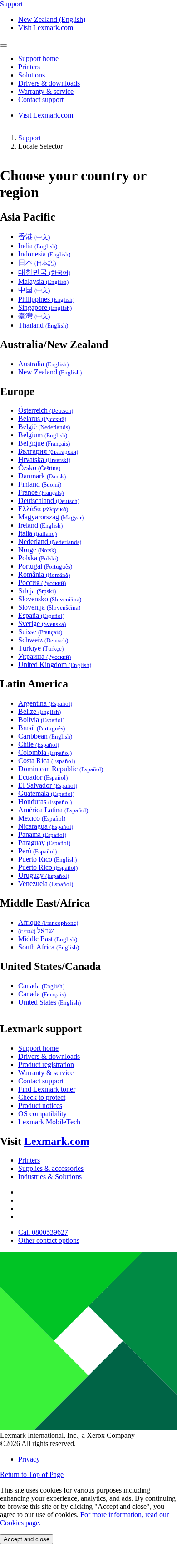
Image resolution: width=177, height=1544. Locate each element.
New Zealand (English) (51, 19)
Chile (38, 744)
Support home (38, 1048)
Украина (44, 656)
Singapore (45, 307)
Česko (39, 468)
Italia (37, 533)
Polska (38, 558)
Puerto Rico (47, 859)
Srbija (37, 591)
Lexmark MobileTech (49, 1122)
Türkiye (41, 648)
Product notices (40, 1105)
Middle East (47, 939)
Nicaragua (45, 826)
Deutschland (48, 500)
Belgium (42, 435)
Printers (29, 1160)
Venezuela (45, 883)
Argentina (45, 703)
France (41, 492)
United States (49, 1002)
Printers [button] (29, 67)
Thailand (43, 325)
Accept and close (26, 1539)
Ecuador (43, 777)
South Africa (48, 947)
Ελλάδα (43, 509)
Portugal (45, 566)
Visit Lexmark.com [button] (45, 27)
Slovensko (49, 599)
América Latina (53, 810)
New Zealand (50, 372)
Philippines (46, 299)
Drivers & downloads (49, 1056)
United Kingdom (54, 664)
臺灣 (34, 316)
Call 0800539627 (43, 1232)
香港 (34, 237)
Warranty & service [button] (46, 91)
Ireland (40, 525)
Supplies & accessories (51, 1168)
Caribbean (45, 736)
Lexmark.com (56, 1141)
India (37, 246)
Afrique (48, 922)
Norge (37, 550)
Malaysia (43, 281)
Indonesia (44, 254)
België (44, 427)
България (48, 451)
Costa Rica (46, 760)
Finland (39, 484)
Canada (41, 986)
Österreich (45, 410)
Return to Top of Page (32, 1474)
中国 (34, 290)
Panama (42, 834)
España (41, 615)
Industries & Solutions (50, 1176)
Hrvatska (44, 459)
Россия (42, 582)
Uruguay (43, 875)
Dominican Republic (60, 769)
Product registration (46, 1064)
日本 (37, 263)
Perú (37, 851)
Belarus (42, 418)
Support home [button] (38, 58)
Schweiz (43, 640)
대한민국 (44, 272)
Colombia (45, 752)
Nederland (49, 541)
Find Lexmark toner (46, 1089)
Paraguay (44, 842)
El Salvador (47, 785)
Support (29, 138)
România (44, 574)
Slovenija (49, 607)
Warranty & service (46, 1073)
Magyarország (51, 517)
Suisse (40, 632)
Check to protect (41, 1097)
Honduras (45, 801)
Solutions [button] (31, 75)
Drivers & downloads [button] (49, 83)
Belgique (44, 443)
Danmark (42, 476)
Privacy (29, 1459)
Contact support (41, 1081)
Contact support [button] (41, 99)
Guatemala (46, 793)
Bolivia (41, 719)
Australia (43, 364)
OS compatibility (42, 1114)
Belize (39, 711)
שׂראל (36, 930)
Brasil (41, 728)
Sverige (42, 623)
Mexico (41, 818)
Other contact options (48, 1240)
